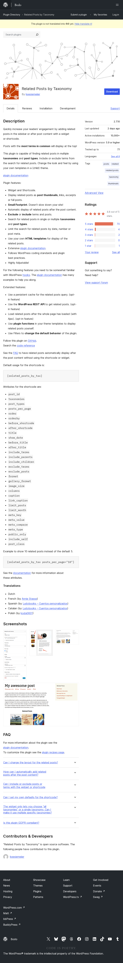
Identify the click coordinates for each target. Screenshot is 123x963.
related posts (112, 170)
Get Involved (100, 880)
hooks (26, 275)
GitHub (32, 340)
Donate (99, 891)
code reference (26, 345)
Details (11, 108)
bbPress (9, 918)
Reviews (27, 108)
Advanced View (94, 192)
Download (112, 91)
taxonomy (114, 177)
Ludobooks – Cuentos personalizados (45, 603)
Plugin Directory (11, 14)
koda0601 (27, 613)
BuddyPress (12, 924)
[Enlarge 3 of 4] (74, 634)
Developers (69, 891)
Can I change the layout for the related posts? (30, 762)
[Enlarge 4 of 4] (74, 687)
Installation (46, 108)
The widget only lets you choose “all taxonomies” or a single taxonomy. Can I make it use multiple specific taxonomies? (27, 809)
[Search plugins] (37, 34)
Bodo (14, 939)
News (6, 885)
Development (68, 108)
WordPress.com (14, 907)
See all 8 (115, 156)
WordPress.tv (72, 897)
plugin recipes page (53, 752)
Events (97, 885)
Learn (66, 880)
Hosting (7, 891)
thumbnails (113, 183)
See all (116, 252)
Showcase (39, 880)
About (6, 880)
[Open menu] (118, 5)
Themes (38, 885)
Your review (92, 252)
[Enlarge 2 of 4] (48, 634)
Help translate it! (83, 23)
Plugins (37, 891)
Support (115, 108)
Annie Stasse (29, 598)
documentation (22, 573)
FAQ (15, 353)
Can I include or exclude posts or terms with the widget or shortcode (24, 785)
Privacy (7, 897)
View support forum (96, 282)
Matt (7, 913)
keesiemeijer (33, 94)
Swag (98, 897)
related (115, 164)
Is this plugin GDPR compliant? (21, 822)
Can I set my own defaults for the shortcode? (30, 797)
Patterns (38, 897)
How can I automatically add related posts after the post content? (24, 773)
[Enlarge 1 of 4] (22, 634)
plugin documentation (15, 175)
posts (106, 164)
